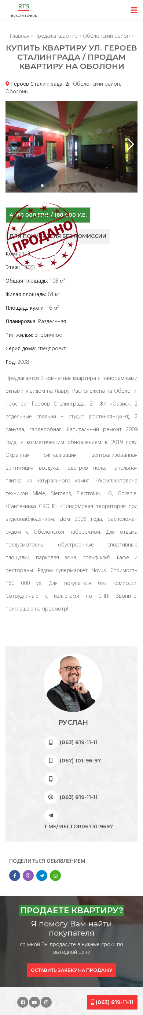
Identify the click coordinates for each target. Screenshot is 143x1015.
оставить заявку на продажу (71, 970)
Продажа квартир (56, 35)
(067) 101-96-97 (80, 760)
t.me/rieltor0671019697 (78, 826)
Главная (19, 35)
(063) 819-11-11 (79, 742)
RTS (23, 6)
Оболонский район (106, 35)
